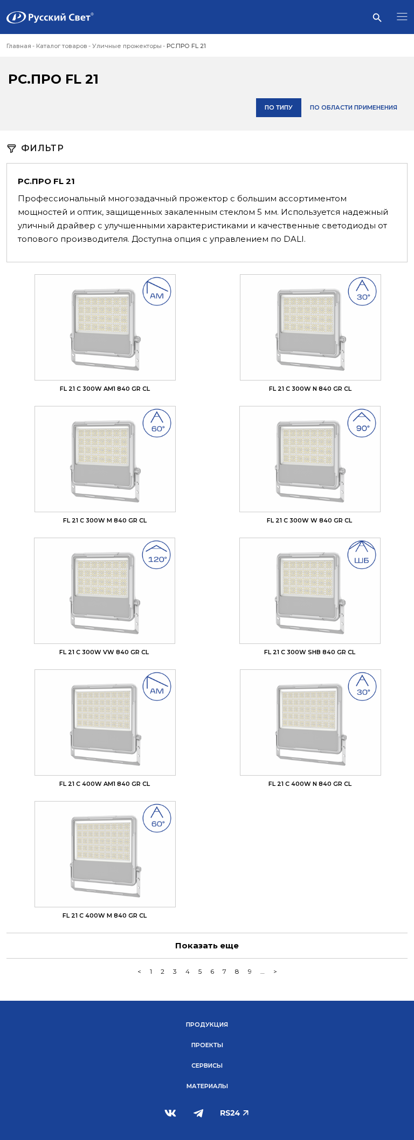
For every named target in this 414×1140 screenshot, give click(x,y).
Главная (18, 46)
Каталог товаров (61, 46)
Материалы (207, 1086)
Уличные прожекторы (127, 46)
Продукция (207, 1024)
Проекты (207, 1045)
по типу (279, 107)
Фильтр (42, 148)
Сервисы (207, 1065)
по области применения (353, 107)
